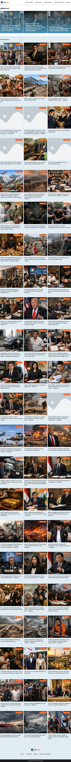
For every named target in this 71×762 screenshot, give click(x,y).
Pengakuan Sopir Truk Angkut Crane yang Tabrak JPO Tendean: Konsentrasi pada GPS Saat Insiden (11, 482)
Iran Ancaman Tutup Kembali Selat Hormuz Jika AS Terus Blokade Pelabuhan (34, 736)
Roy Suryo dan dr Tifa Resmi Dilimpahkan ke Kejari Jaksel (35, 672)
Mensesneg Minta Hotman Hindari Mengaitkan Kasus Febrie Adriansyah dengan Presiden (12, 418)
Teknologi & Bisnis (58, 2)
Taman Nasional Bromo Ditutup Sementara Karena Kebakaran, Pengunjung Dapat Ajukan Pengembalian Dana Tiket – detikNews (34, 196)
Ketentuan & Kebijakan (45, 754)
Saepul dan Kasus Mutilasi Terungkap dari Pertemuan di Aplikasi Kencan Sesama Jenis (35, 226)
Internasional (38, 2)
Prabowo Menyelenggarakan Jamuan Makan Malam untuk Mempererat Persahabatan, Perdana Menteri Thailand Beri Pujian (11, 259)
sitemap (36, 754)
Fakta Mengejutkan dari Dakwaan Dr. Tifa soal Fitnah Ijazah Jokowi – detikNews (11, 576)
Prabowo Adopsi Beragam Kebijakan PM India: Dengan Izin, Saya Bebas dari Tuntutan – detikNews (35, 514)
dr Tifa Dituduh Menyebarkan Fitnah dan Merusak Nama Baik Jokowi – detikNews (34, 576)
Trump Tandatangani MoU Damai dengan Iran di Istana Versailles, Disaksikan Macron (59, 704)
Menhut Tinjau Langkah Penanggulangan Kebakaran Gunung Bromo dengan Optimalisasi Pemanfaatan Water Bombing (11, 195)
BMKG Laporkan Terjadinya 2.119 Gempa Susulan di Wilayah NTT (34, 99)
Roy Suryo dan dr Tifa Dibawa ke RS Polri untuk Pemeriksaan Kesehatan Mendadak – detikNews (11, 705)
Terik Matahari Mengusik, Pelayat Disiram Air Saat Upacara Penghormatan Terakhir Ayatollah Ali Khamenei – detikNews (12, 545)
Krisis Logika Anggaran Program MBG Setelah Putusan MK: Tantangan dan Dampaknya (33, 291)
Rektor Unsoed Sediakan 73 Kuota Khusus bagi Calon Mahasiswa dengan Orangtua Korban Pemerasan (11, 28)
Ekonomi (68, 2)
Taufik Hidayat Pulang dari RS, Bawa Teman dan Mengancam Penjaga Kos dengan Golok (11, 672)
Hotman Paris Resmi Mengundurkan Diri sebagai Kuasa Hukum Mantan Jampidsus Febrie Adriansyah (11, 386)
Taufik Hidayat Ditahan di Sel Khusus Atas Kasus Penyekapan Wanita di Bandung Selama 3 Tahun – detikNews (58, 641)
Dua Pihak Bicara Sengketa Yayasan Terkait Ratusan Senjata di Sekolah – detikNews (59, 194)
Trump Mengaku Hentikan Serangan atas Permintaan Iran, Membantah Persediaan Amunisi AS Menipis (34, 323)
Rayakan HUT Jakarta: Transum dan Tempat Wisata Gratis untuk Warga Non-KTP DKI (58, 672)
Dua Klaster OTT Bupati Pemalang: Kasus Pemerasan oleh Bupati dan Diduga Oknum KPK (58, 291)
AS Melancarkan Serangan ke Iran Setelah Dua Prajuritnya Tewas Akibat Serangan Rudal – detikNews (34, 418)
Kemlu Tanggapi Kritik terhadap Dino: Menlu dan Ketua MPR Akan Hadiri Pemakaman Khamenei (59, 514)
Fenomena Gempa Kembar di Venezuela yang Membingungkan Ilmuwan (10, 640)
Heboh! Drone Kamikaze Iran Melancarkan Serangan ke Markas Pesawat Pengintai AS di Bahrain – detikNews (11, 450)
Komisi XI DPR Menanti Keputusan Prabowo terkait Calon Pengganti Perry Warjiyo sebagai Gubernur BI (58, 323)
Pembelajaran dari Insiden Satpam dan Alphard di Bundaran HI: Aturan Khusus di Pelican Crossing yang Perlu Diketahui (11, 354)
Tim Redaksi (29, 754)
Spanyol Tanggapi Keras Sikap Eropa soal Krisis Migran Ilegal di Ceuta (58, 258)
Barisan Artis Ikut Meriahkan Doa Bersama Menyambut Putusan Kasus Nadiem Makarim (11, 608)
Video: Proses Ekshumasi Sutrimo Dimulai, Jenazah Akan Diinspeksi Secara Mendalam (11, 163)
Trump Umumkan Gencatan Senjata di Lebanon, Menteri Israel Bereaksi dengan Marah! (58, 736)
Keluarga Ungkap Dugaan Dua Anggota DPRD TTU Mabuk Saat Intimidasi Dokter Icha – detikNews (34, 609)
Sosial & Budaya (29, 2)
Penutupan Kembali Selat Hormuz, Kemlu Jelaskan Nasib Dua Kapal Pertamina (11, 736)
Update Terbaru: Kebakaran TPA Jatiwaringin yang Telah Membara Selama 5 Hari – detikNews (35, 545)
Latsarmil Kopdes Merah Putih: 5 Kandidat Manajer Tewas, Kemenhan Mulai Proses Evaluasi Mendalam (58, 609)
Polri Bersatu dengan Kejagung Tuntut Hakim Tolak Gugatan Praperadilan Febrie (59, 29)
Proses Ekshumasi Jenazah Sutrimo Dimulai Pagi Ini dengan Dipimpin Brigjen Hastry (34, 163)
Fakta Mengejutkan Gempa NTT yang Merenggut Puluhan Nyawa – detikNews (58, 99)
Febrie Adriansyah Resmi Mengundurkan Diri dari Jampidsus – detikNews (59, 481)
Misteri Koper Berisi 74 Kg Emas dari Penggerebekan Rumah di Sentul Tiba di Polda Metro (10, 514)
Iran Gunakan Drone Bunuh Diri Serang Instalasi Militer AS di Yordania (33, 449)
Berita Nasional (48, 2)
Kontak (22, 754)
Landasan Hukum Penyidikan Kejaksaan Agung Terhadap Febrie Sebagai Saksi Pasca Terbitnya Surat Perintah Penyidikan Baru (59, 354)
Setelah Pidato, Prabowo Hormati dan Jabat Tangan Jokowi (59, 131)
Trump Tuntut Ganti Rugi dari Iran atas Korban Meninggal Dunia (57, 163)
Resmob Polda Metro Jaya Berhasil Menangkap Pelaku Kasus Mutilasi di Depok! (59, 226)
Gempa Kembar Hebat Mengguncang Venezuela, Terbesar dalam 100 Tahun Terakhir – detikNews (33, 641)
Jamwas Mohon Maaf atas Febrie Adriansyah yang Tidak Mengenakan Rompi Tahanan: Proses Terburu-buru (35, 354)
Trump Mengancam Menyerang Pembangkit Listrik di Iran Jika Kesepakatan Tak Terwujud (59, 449)
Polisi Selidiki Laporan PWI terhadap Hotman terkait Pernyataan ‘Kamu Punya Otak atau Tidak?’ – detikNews (59, 386)
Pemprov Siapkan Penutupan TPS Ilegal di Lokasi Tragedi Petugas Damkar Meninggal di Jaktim (34, 259)
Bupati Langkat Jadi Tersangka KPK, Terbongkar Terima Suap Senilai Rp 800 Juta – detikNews (59, 545)
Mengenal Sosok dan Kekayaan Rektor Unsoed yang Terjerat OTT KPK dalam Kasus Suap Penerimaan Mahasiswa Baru (35, 27)
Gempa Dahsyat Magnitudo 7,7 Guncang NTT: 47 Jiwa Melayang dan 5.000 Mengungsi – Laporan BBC (11, 132)
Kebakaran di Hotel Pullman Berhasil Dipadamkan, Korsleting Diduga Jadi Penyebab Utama (9, 291)
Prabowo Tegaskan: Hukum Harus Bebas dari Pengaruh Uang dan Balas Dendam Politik (59, 576)
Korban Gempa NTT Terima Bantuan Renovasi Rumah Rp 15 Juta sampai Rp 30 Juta (11, 100)
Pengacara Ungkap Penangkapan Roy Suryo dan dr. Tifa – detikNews (35, 704)
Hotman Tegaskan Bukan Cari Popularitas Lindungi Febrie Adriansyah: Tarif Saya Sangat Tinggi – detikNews (58, 418)
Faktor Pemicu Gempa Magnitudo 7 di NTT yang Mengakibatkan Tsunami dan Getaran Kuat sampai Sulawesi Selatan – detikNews (35, 132)
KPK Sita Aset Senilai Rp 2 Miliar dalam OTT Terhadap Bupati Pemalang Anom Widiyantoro (12, 323)
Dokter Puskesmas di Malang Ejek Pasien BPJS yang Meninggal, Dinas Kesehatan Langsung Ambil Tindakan (11, 227)
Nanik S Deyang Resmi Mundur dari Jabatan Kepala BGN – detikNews (35, 385)
